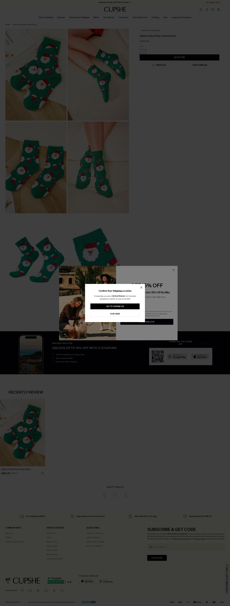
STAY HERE (115, 314)
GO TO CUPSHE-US (115, 306)
